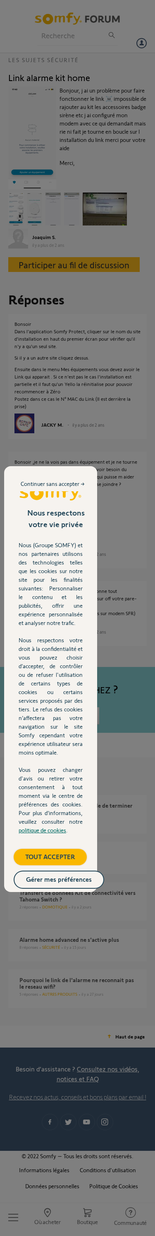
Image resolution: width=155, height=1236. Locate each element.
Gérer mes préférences (59, 879)
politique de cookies (42, 830)
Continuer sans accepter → (53, 483)
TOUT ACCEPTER (50, 856)
